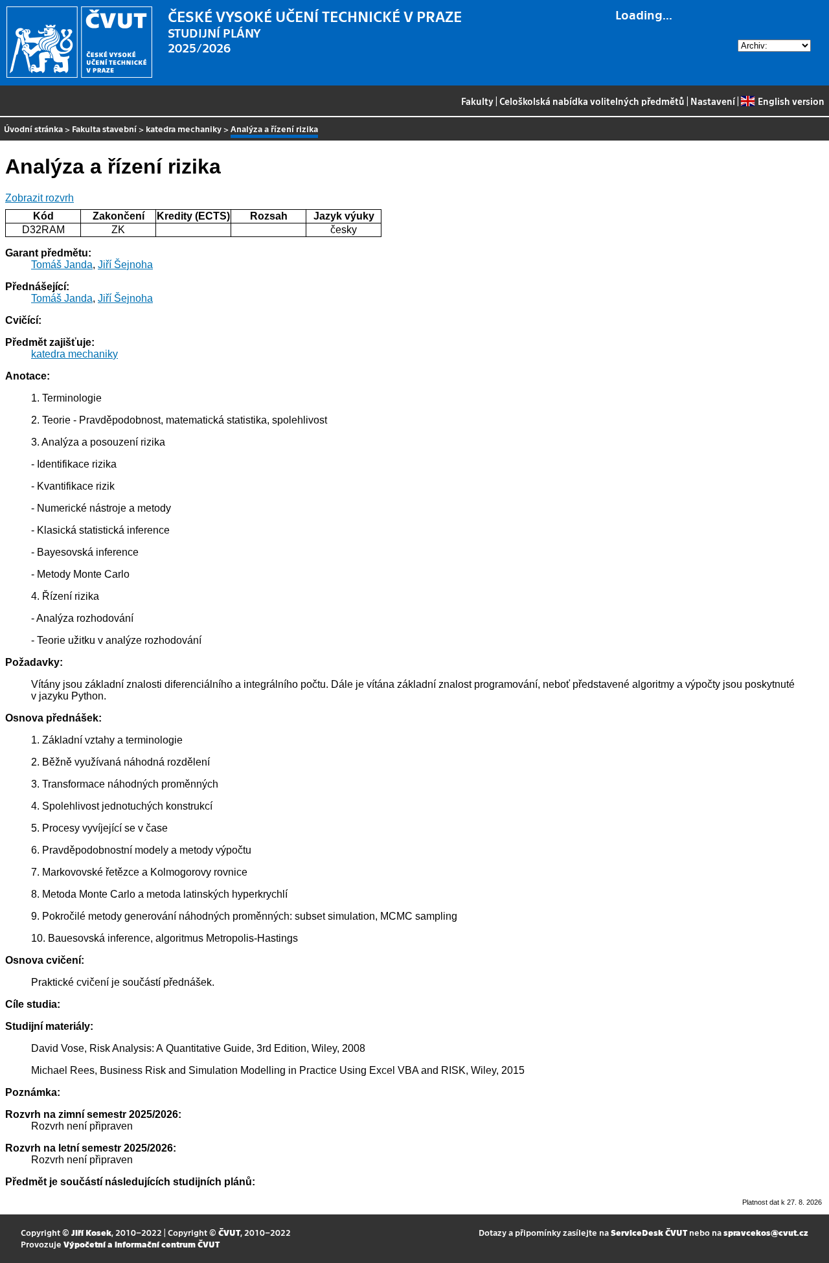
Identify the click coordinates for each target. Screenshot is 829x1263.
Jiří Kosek (91, 1232)
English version (791, 101)
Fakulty (477, 101)
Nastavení (712, 101)
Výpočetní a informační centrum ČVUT (141, 1244)
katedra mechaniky (183, 128)
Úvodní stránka (33, 128)
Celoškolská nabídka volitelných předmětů (592, 101)
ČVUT (229, 1232)
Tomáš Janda (62, 264)
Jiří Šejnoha (125, 264)
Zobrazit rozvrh (39, 197)
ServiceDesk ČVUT (649, 1232)
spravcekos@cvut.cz (765, 1232)
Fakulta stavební (104, 128)
